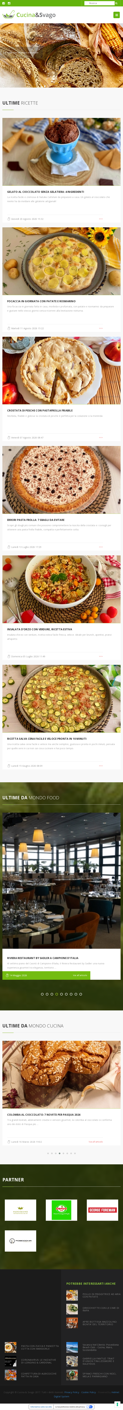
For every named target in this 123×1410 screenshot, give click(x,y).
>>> (101, 218)
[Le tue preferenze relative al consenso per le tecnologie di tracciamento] (117, 1404)
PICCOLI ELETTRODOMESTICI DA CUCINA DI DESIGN (40, 1114)
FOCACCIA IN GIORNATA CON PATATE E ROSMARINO (41, 301)
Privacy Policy (71, 1392)
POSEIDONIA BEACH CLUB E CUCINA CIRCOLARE (37, 958)
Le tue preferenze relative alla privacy (70, 1407)
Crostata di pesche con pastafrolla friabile (40, 410)
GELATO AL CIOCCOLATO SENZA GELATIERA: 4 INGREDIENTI (45, 192)
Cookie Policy (88, 1392)
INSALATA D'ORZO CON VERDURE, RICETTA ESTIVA (39, 629)
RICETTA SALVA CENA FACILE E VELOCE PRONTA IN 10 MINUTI (46, 739)
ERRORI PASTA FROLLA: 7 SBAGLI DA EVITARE (35, 520)
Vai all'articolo (80, 975)
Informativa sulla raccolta (41, 1407)
